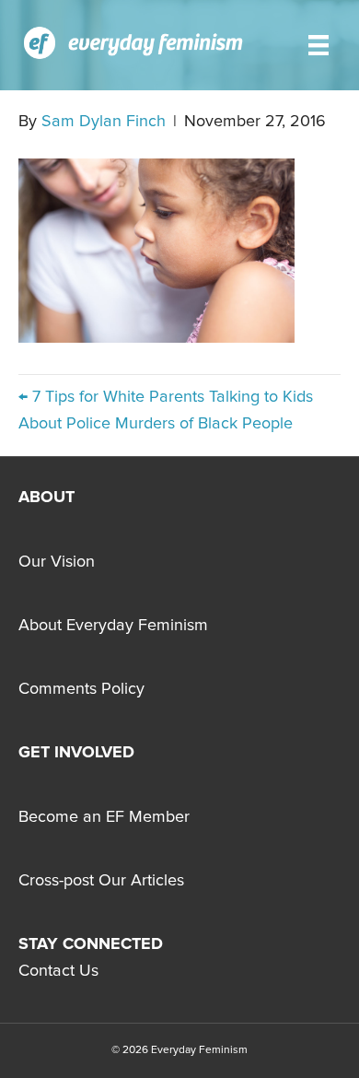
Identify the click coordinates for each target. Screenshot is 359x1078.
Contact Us (58, 971)
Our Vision (56, 562)
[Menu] (318, 45)
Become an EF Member (104, 817)
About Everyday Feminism (113, 625)
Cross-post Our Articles (101, 881)
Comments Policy (81, 689)
